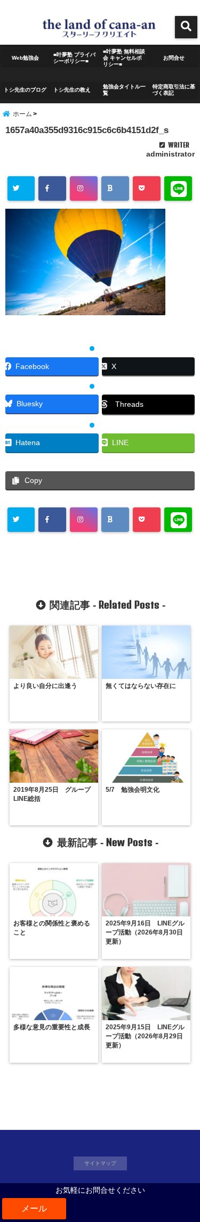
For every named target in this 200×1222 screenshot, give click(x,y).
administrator (170, 154)
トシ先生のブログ (25, 90)
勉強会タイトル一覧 (124, 90)
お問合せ (174, 58)
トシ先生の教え (74, 90)
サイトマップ (100, 1163)
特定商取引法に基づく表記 (174, 90)
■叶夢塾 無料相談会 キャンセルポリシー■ (124, 58)
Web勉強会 (25, 58)
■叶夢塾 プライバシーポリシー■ (74, 58)
